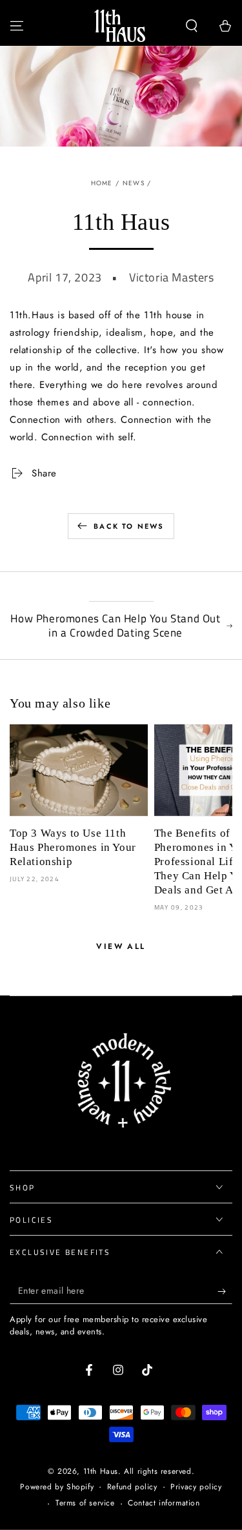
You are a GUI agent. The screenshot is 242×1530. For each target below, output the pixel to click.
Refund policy (132, 1487)
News (134, 183)
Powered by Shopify (57, 1487)
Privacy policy (195, 1487)
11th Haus (100, 1471)
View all (120, 946)
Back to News (129, 526)
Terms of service (85, 1503)
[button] (191, 26)
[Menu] (17, 26)
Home (102, 183)
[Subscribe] (224, 1291)
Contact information (163, 1503)
